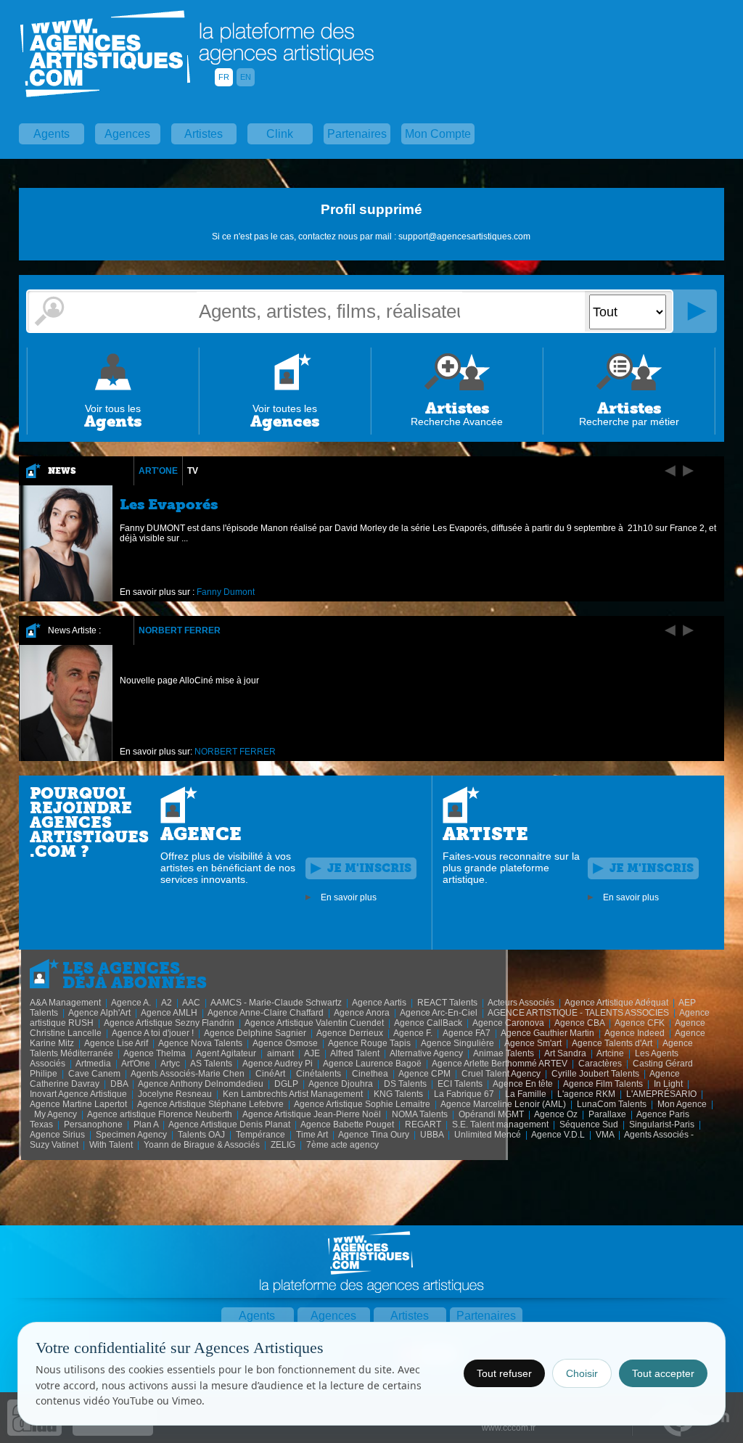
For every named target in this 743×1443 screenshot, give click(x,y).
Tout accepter (663, 1373)
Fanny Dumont (226, 592)
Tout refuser (504, 1373)
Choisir (582, 1373)
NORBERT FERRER (180, 630)
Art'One (158, 471)
